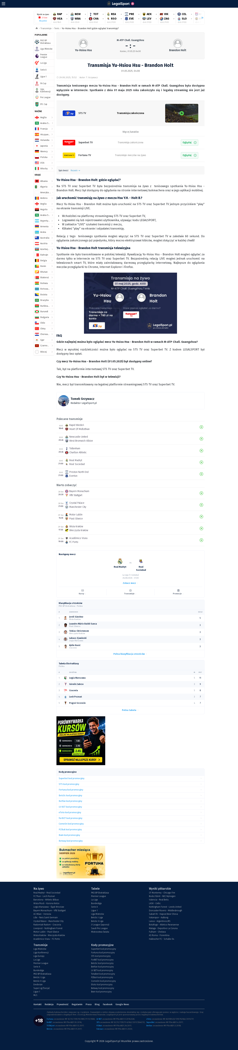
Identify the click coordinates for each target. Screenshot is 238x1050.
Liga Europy (38, 956)
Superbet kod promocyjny (103, 949)
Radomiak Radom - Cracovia (47, 924)
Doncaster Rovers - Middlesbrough (165, 910)
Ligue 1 (94, 910)
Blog (97, 1004)
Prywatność (62, 1004)
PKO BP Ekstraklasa (100, 893)
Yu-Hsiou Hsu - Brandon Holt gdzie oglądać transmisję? (90, 28)
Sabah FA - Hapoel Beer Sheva (163, 914)
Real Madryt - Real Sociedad (46, 893)
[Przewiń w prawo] (200, 18)
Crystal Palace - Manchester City (48, 921)
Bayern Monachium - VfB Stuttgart (49, 910)
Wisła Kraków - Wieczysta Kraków (49, 935)
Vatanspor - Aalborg (158, 917)
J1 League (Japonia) (100, 924)
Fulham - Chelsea (157, 932)
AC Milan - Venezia (42, 914)
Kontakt (37, 1004)
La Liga (94, 900)
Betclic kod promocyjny (102, 963)
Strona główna (37, 28)
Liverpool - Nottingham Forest (47, 928)
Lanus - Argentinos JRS (159, 921)
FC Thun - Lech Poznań (44, 896)
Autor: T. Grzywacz (88, 77)
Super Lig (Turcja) (41, 988)
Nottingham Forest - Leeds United (165, 907)
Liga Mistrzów (97, 914)
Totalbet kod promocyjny (103, 974)
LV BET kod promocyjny (102, 970)
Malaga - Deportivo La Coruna (163, 928)
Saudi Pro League (99, 928)
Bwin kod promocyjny (101, 991)
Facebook (107, 1004)
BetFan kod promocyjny (102, 967)
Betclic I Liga (97, 917)
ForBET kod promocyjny (102, 960)
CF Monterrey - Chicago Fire (162, 893)
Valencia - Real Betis (158, 900)
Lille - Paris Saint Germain (45, 917)
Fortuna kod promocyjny (103, 952)
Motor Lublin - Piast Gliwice (46, 932)
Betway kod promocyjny (102, 988)
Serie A (94, 907)
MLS (35, 995)
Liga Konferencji (41, 952)
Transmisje (46, 28)
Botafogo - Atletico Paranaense (164, 924)
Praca (88, 1004)
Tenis (56, 28)
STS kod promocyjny (101, 956)
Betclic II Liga (97, 921)
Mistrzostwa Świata (100, 932)
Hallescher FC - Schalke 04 (161, 939)
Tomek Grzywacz (82, 399)
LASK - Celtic (155, 903)
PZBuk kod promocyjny (102, 977)
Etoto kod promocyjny (102, 984)
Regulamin (77, 1004)
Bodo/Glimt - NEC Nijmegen (162, 896)
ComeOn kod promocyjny (103, 981)
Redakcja (49, 1004)
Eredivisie (38, 984)
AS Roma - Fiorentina (159, 935)
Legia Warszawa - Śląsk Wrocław (48, 907)
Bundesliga (96, 903)
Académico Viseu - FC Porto (46, 939)
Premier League (98, 896)
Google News (122, 1004)
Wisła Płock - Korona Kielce (46, 903)
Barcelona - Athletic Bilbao (46, 900)
